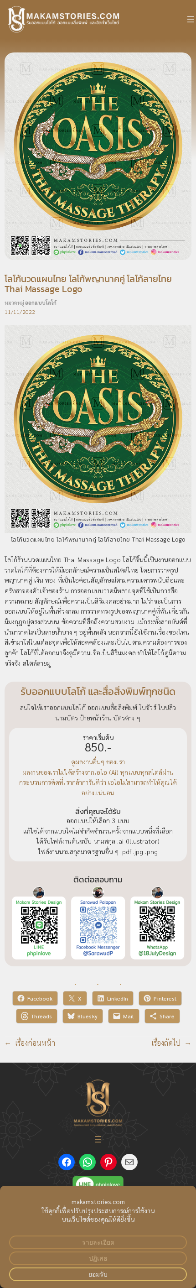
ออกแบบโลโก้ (41, 302)
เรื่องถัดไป (166, 1043)
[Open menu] (190, 19)
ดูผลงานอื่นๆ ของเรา (98, 761)
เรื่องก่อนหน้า (35, 1043)
